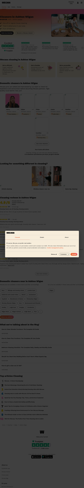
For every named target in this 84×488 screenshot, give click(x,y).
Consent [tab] (17, 237)
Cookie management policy (55, 247)
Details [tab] (42, 237)
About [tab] (66, 237)
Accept (74, 254)
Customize (63, 254)
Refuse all (54, 254)
